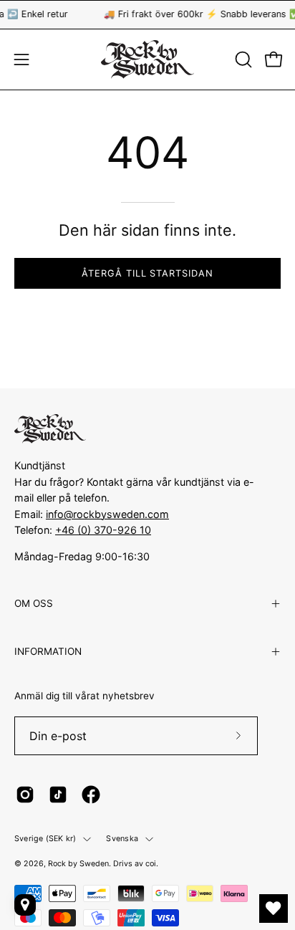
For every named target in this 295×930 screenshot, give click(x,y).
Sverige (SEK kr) (45, 838)
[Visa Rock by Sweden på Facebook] (91, 794)
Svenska (122, 838)
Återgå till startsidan (147, 273)
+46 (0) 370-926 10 (103, 530)
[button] (242, 59)
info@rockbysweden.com (107, 514)
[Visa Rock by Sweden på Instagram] (25, 794)
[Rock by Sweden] (147, 59)
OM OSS (33, 603)
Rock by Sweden (78, 863)
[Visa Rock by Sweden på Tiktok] (58, 794)
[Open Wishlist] (273, 908)
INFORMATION (48, 651)
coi (150, 863)
